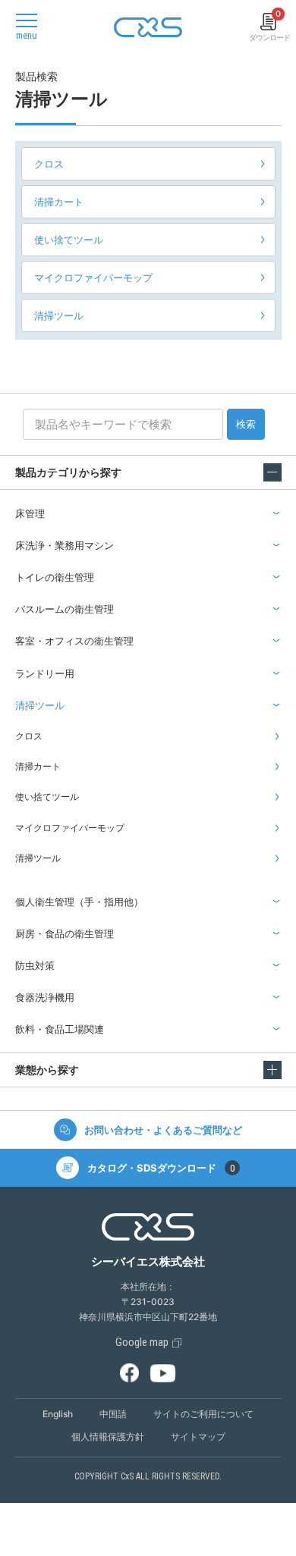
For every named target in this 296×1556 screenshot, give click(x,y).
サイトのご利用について (203, 1414)
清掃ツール (58, 315)
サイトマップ (198, 1436)
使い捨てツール (68, 240)
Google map (141, 1342)
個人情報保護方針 (107, 1436)
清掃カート (58, 202)
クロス (49, 164)
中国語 (113, 1414)
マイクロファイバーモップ (93, 277)
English (58, 1414)
